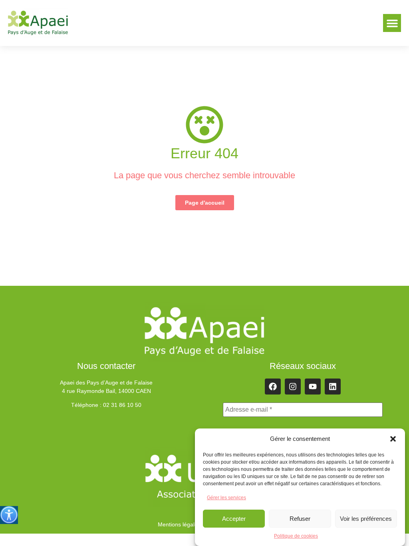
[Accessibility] (9, 515)
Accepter (234, 518)
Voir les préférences (366, 518)
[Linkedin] (333, 387)
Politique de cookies (296, 536)
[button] (393, 439)
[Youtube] (313, 387)
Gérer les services (226, 497)
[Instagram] (293, 387)
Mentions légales (179, 524)
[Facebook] (273, 387)
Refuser (300, 518)
